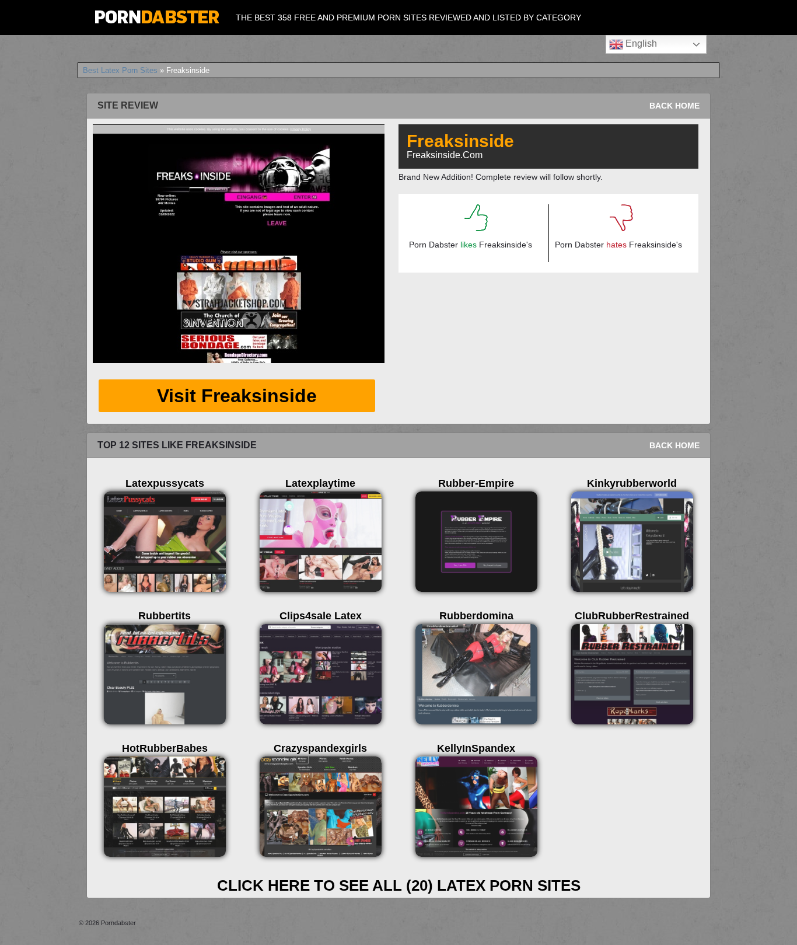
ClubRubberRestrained (632, 616)
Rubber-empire (476, 483)
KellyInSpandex (476, 748)
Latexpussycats (164, 483)
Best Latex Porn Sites (120, 70)
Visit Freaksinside (237, 395)
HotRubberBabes (165, 748)
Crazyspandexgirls (320, 748)
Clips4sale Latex (320, 616)
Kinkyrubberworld (632, 483)
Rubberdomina (476, 616)
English (640, 43)
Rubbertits (164, 616)
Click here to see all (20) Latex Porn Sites (399, 885)
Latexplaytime (320, 483)
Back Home (674, 105)
